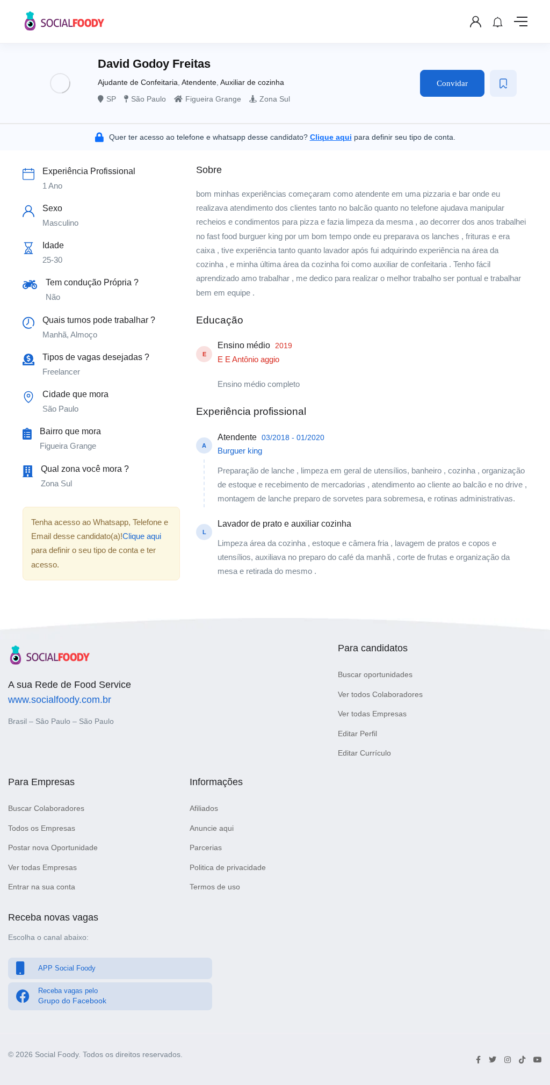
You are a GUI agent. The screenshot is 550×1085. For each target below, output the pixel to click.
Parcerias (206, 847)
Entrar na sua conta (41, 886)
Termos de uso (215, 886)
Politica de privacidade (228, 867)
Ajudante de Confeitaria (138, 82)
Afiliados (204, 808)
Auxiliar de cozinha (252, 82)
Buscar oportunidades (375, 674)
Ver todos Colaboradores (380, 694)
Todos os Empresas (41, 828)
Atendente (199, 82)
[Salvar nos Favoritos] (503, 83)
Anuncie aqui (212, 828)
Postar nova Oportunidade (53, 847)
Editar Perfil (357, 733)
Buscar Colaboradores (46, 808)
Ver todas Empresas (372, 713)
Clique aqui (141, 536)
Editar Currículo (364, 753)
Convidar (452, 83)
